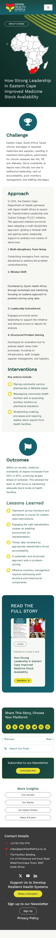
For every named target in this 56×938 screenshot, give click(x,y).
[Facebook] (8, 727)
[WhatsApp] (28, 727)
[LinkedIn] (21, 727)
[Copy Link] (47, 727)
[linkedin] (36, 876)
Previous (9, 739)
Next (49, 739)
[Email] (41, 727)
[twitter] (21, 876)
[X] (15, 727)
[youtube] (28, 876)
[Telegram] (34, 727)
